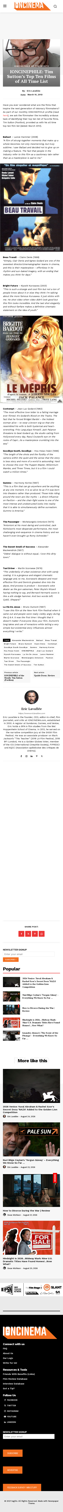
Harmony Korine (46, 647)
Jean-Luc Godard (44, 651)
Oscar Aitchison (14, 1215)
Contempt (52, 644)
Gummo (33, 647)
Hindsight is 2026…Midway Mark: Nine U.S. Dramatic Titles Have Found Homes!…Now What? (41, 1022)
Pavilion (49, 658)
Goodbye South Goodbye (16, 647)
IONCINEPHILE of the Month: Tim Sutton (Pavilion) (14, 678)
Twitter (11, 1405)
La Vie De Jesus (30, 654)
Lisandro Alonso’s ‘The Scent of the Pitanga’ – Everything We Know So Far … (40, 1035)
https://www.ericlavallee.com (31, 713)
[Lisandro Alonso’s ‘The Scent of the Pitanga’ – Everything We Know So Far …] (11, 1036)
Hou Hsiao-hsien (11, 651)
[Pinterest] (37, 755)
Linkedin (11, 1422)
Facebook (12, 1400)
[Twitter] (42, 755)
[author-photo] (5, 1116)
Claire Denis (39, 644)
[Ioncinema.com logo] (32, 6)
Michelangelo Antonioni (33, 658)
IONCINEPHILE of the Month (31, 66)
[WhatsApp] (42, 934)
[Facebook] (21, 755)
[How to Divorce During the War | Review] (11, 1009)
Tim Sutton (39, 665)
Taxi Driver (9, 661)
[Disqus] (31, 803)
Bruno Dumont (25, 644)
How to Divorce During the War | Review (26, 1210)
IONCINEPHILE (28, 651)
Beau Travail (51, 640)
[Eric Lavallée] (31, 697)
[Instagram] (26, 755)
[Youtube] (5, 1417)
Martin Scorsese (11, 658)
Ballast (39, 640)
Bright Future (10, 644)
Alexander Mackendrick (23, 640)
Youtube (11, 1416)
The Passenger (23, 661)
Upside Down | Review (44, 676)
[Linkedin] (31, 755)
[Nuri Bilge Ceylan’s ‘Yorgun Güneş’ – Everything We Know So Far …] (11, 996)
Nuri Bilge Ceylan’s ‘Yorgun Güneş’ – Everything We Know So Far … (40, 996)
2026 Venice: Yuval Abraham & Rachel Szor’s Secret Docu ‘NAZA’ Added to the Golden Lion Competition (39, 982)
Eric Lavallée (33, 91)
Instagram (12, 1411)
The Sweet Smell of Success (17, 665)
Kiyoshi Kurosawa (12, 654)
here (5, 115)
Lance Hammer (47, 654)
